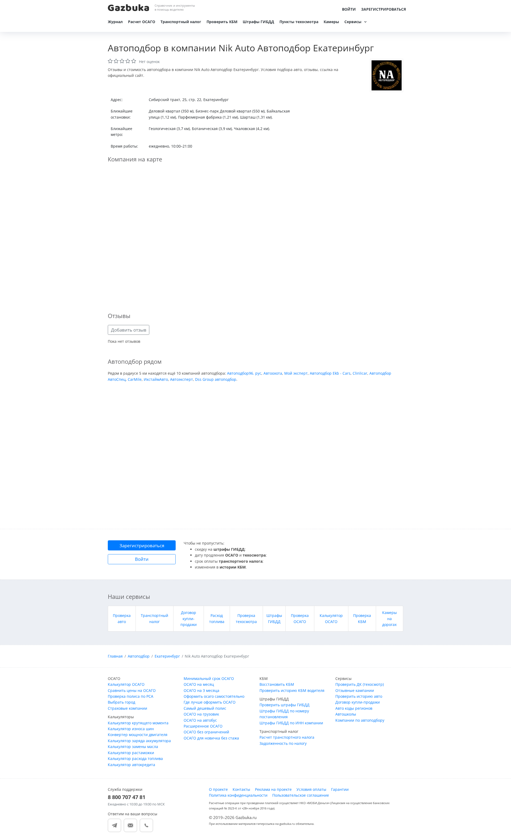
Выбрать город (121, 702)
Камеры (331, 21)
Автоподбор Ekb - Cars (330, 373)
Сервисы (352, 21)
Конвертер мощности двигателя (137, 734)
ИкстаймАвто (156, 379)
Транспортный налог (180, 21)
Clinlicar (360, 373)
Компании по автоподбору (359, 720)
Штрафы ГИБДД (258, 21)
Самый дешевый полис (205, 708)
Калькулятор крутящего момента (138, 722)
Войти (349, 9)
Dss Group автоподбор (215, 379)
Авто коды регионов (353, 708)
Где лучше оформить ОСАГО (210, 702)
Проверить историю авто (358, 696)
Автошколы (345, 714)
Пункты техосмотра (298, 21)
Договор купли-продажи (188, 618)
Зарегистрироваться (383, 9)
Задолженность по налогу (283, 743)
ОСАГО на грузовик (201, 714)
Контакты (241, 789)
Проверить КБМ (222, 21)
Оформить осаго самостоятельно (214, 696)
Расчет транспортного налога (286, 737)
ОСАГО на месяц (199, 684)
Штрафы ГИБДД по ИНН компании (291, 722)
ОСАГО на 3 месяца (201, 690)
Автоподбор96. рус (244, 373)
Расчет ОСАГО (141, 21)
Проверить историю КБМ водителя (291, 690)
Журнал (115, 21)
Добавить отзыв (128, 330)
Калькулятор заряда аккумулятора (139, 740)
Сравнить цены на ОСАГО (132, 690)
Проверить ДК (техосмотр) (359, 684)
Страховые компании (127, 708)
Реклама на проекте (273, 789)
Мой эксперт (296, 373)
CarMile (135, 379)
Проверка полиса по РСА (130, 696)
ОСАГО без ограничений (206, 731)
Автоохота (272, 373)
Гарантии (340, 789)
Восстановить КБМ (276, 684)
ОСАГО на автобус (200, 720)
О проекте (218, 789)
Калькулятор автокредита (131, 764)
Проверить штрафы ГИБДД (284, 704)
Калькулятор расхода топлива (135, 758)
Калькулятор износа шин (131, 728)
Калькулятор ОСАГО (126, 684)
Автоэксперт (181, 379)
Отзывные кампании (354, 690)
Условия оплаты (311, 789)
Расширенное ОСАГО (203, 726)
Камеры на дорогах (389, 618)
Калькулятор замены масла (133, 746)
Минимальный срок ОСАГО (209, 678)
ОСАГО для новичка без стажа (211, 738)
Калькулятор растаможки (131, 752)
